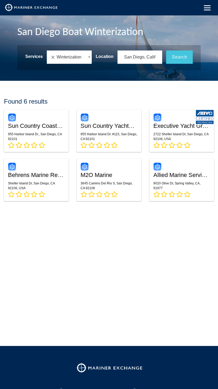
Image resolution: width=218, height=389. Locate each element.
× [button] (54, 57)
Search (179, 57)
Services (34, 56)
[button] (69, 57)
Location (105, 56)
